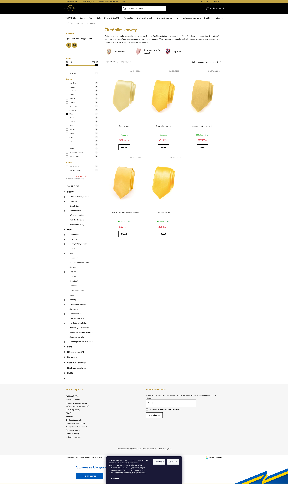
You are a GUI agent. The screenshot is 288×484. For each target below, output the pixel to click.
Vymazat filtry (80, 176)
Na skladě (83, 73)
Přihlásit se (154, 415)
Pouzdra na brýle (76, 318)
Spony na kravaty (76, 337)
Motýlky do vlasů (76, 220)
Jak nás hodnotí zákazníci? (76, 427)
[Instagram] (74, 45)
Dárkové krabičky (76, 362)
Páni (69, 229)
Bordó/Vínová (83, 156)
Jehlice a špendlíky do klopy (81, 332)
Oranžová (83, 83)
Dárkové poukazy (76, 368)
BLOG (68, 413)
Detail (124, 147)
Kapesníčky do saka (77, 304)
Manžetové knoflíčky (78, 323)
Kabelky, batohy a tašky (79, 196)
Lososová (83, 87)
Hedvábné (73, 281)
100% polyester (83, 170)
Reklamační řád (71, 2)
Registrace (216, 1)
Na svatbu (72, 357)
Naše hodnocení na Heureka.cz (129, 449)
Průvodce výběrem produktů (77, 406)
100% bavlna (83, 166)
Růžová (83, 122)
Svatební (73, 286)
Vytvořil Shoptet (215, 457)
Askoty (72, 295)
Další (70, 373)
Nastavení (115, 478)
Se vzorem (73, 258)
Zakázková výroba (88, 2)
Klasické (72, 272)
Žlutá (83, 114)
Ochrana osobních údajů (75, 423)
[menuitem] (71, 18)
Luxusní (72, 276)
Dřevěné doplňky (76, 352)
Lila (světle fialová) (83, 152)
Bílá (83, 141)
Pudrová (83, 102)
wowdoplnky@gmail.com (82, 38)
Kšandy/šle (74, 206)
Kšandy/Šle (74, 234)
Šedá (83, 137)
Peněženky (74, 201)
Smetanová (83, 110)
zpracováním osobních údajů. (170, 409)
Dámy (70, 191)
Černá (83, 133)
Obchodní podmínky (74, 420)
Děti (69, 346)
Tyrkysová (83, 106)
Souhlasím (173, 462)
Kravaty (72, 248)
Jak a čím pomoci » (90, 476)
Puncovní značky (72, 433)
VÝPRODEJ (73, 186)
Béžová (83, 95)
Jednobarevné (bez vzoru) (79, 262)
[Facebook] (68, 45)
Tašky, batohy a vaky (78, 244)
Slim (71, 253)
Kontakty (69, 416)
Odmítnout (159, 462)
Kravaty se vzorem (76, 290)
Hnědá (83, 118)
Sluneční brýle (75, 210)
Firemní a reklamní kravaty (108, 2)
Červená (83, 145)
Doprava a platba (73, 430)
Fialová (83, 129)
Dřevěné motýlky (76, 215)
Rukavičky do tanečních (79, 328)
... (68, 378)
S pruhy (72, 267)
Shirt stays (73, 309)
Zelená (83, 125)
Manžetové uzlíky (76, 224)
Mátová (83, 99)
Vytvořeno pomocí (73, 437)
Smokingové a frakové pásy (80, 341)
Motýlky (72, 299)
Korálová (83, 91)
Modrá (83, 149)
